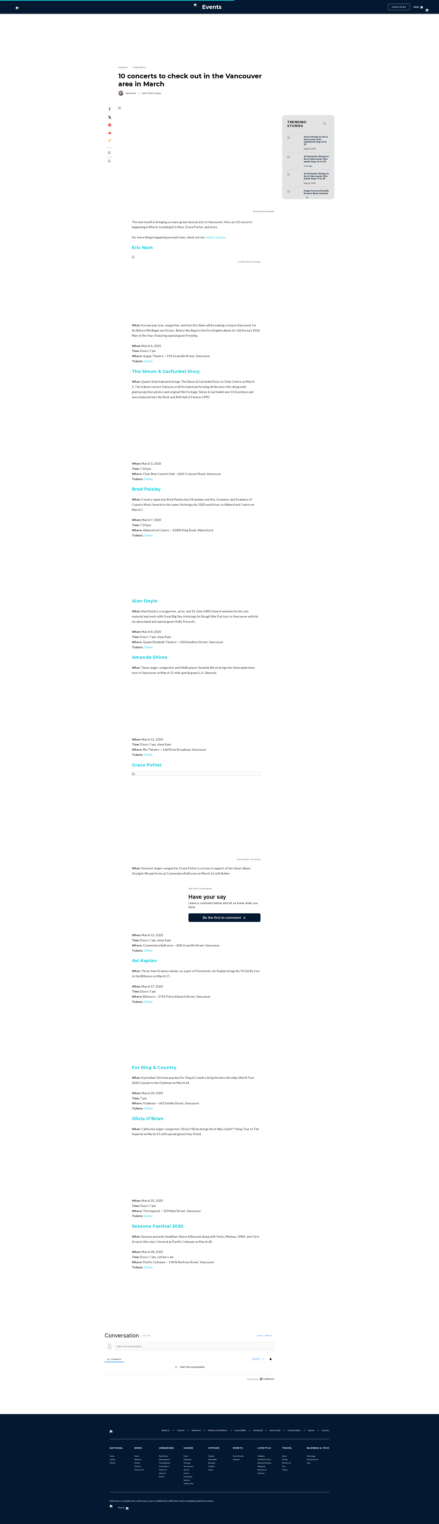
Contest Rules (294, 1430)
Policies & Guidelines (217, 1430)
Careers (325, 1430)
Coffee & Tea (188, 1483)
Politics (112, 1463)
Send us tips (275, 1430)
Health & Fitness (264, 1459)
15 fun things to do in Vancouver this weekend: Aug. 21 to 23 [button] (316, 141)
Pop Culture (262, 1470)
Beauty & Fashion (264, 1463)
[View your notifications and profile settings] (270, 1359)
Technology (311, 1456)
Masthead (258, 1430)
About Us (166, 1430)
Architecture (164, 1466)
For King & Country (154, 1067)
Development (164, 1459)
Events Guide (238, 1456)
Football (211, 1466)
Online (148, 361)
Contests (261, 1473)
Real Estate (163, 1456)
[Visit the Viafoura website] (266, 1378)
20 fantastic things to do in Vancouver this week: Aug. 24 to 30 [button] (316, 159)
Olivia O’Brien (148, 1118)
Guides (285, 1459)
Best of (186, 1470)
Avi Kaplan (144, 960)
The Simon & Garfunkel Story (166, 371)
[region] (189, 1357)
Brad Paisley (146, 489)
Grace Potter (147, 764)
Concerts (236, 1459)
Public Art (163, 1470)
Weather (137, 1459)
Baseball (211, 1463)
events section (215, 237)
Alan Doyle (144, 600)
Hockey (211, 1456)
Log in (260, 1336)
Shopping (261, 1466)
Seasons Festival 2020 (157, 1226)
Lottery (112, 1459)
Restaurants (188, 1466)
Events (186, 1473)
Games (311, 1430)
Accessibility (240, 1430)
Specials (187, 1480)
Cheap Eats (188, 1477)
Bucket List (286, 1463)
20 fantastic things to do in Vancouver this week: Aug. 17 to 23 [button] (316, 176)
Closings (187, 1463)
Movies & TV (139, 1470)
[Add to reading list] (109, 161)
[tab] (114, 1359)
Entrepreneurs (313, 1459)
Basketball (212, 1459)
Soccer (210, 1470)
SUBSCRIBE (399, 7)
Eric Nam (142, 247)
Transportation (164, 1463)
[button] (294, 140)
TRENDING (296, 124)
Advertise (196, 1430)
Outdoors (261, 1456)
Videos (285, 1470)
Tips (283, 1466)
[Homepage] (117, 1430)
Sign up (268, 1336)
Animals (137, 1466)
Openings (187, 1459)
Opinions (162, 1473)
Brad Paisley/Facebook (263, 211)
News (112, 1456)
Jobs (308, 1463)
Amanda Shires (149, 657)
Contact (180, 1430)
